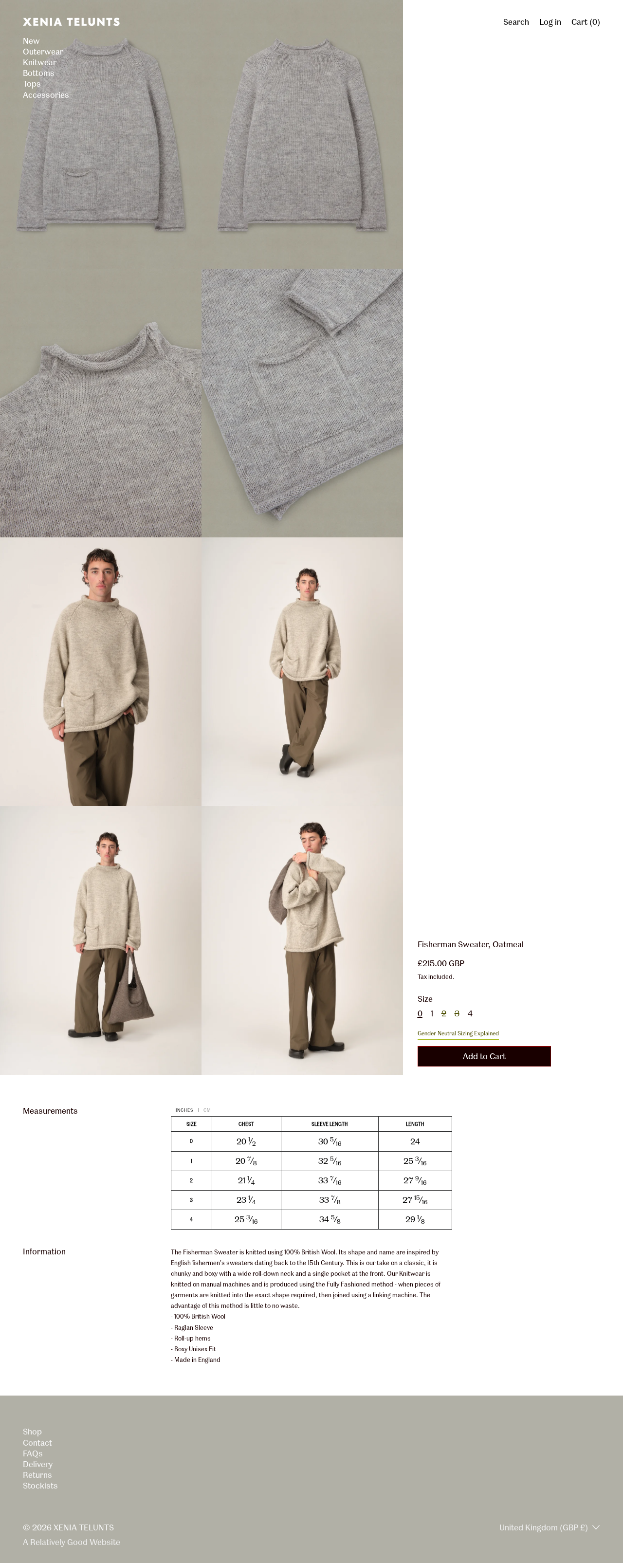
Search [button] (516, 22)
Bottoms (39, 73)
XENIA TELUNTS (84, 1527)
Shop (32, 1431)
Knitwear (39, 62)
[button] (101, 134)
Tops (32, 83)
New (31, 41)
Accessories (46, 95)
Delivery (38, 1464)
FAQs (33, 1453)
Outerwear (43, 51)
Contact (37, 1442)
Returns (37, 1475)
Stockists (40, 1485)
